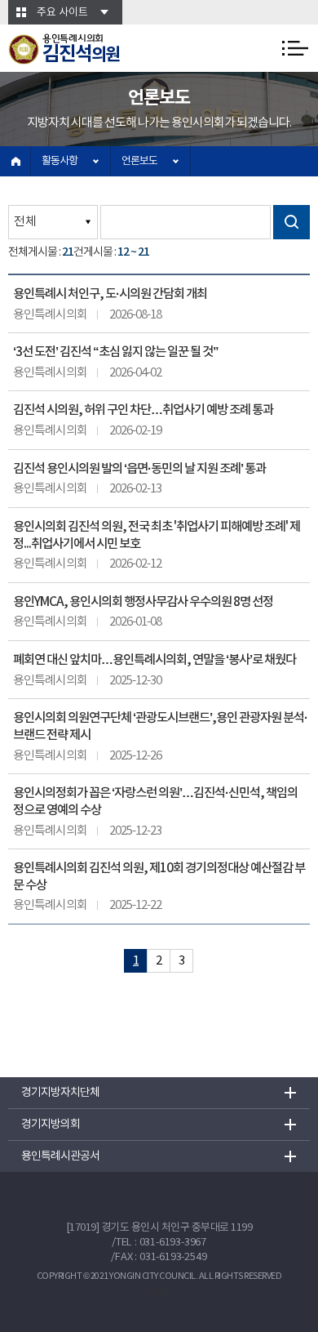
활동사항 (59, 161)
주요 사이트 (62, 13)
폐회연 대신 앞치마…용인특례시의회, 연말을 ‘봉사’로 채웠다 (154, 660)
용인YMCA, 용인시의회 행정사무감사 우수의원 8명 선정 (143, 602)
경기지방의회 (50, 1124)
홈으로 (15, 161)
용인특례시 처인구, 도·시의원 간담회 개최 (110, 294)
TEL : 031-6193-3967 (161, 1242)
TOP (159, 1291)
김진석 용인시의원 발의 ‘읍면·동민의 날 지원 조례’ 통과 (139, 468)
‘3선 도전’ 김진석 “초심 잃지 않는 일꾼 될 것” (116, 352)
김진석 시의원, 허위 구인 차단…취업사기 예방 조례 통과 (143, 410)
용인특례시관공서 (60, 1156)
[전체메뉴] (295, 48)
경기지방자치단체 (60, 1092)
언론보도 (139, 161)
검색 (291, 222)
